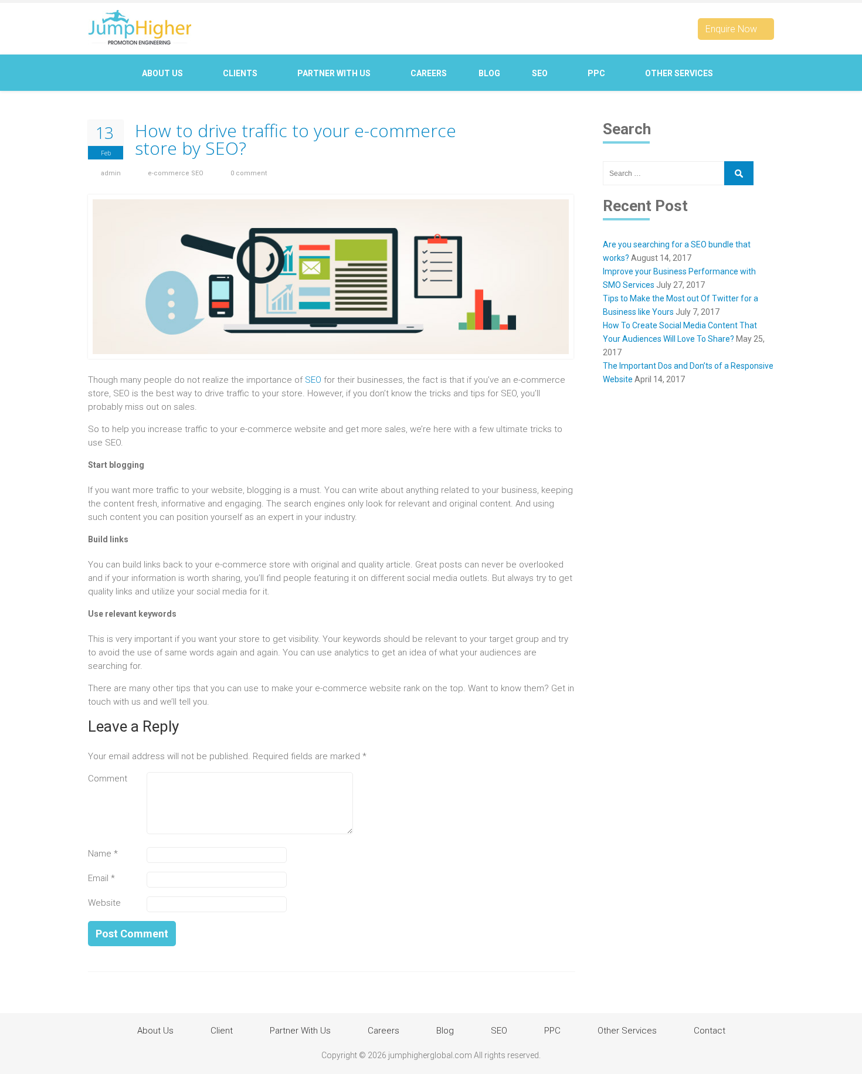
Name (103, 853)
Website (104, 903)
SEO (540, 73)
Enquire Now (732, 29)
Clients (241, 73)
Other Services (680, 73)
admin (111, 173)
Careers (428, 73)
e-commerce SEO (175, 173)
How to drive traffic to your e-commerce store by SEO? (295, 139)
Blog (489, 73)
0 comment (248, 173)
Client (222, 1030)
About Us (163, 73)
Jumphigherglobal (139, 27)
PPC (597, 73)
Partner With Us (334, 73)
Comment (107, 778)
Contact (428, 109)
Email (101, 878)
